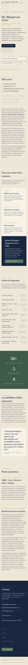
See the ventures (8, 45)
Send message (7, 649)
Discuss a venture (12, 261)
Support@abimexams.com (9, 604)
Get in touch (7, 50)
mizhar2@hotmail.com (8, 611)
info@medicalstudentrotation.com (11, 607)
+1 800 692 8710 (6, 615)
